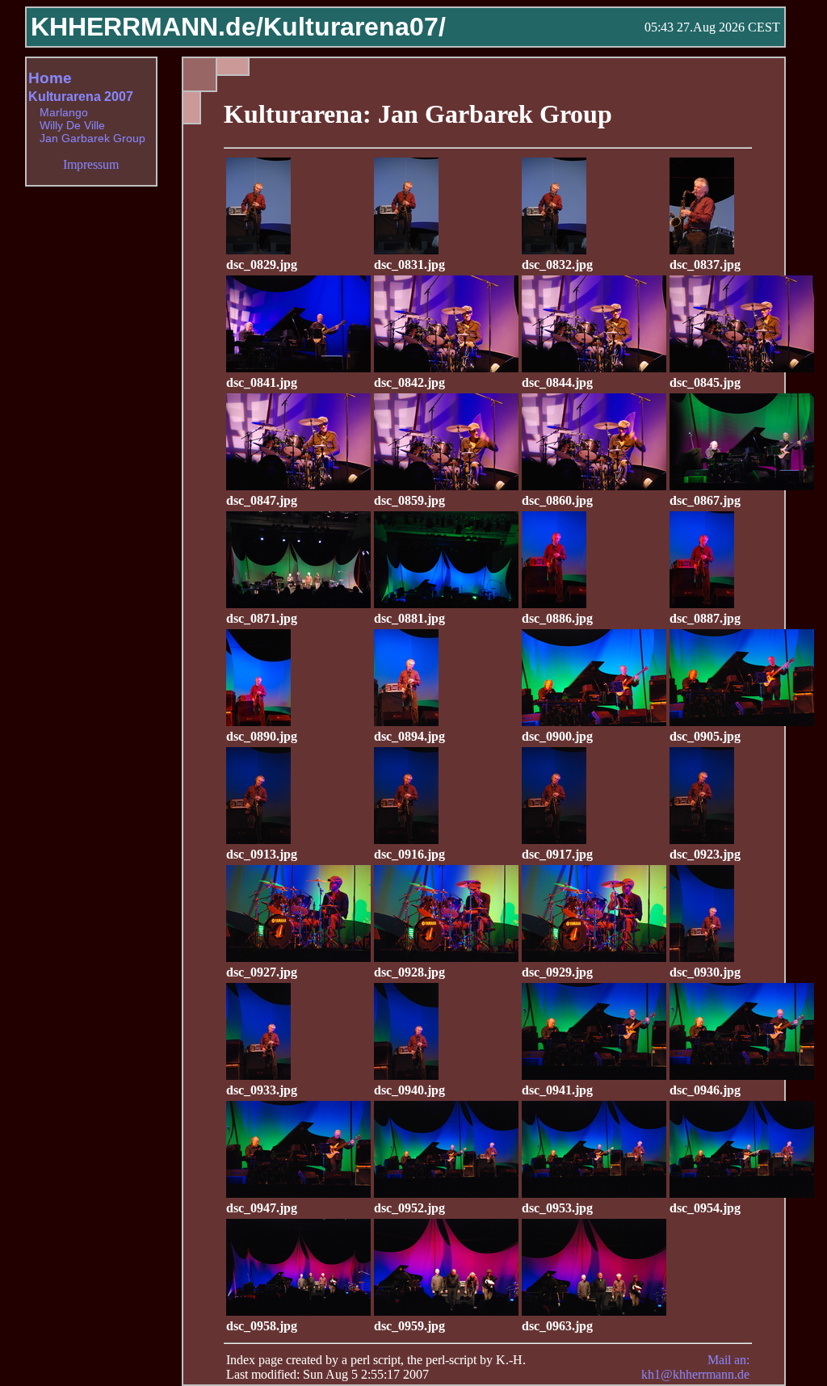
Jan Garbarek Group (92, 138)
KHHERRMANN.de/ (147, 26)
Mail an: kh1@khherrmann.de (695, 1367)
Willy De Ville (72, 125)
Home (50, 77)
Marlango (64, 112)
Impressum (91, 164)
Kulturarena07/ (354, 26)
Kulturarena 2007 (80, 96)
